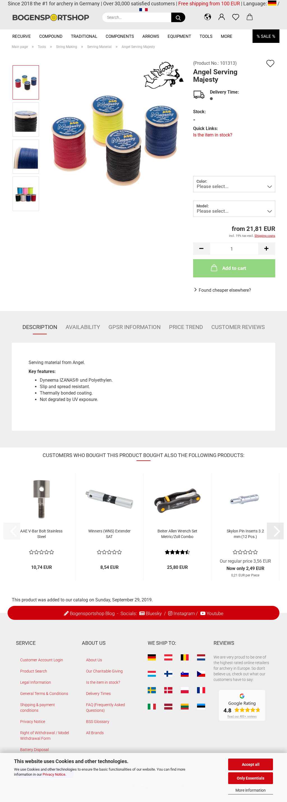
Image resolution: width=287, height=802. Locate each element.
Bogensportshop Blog (92, 613)
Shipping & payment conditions (37, 708)
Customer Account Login (41, 660)
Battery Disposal (34, 749)
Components (120, 36)
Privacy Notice (54, 774)
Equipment (179, 36)
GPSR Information (134, 327)
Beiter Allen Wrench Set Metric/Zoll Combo (177, 534)
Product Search (33, 671)
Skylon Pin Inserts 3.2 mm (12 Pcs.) (245, 534)
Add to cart (234, 268)
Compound (51, 36)
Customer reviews (238, 327)
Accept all (251, 764)
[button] (208, 17)
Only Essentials (250, 778)
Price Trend (186, 327)
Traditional (84, 36)
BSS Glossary (97, 721)
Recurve (21, 36)
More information (250, 790)
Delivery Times (98, 693)
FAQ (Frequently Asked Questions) (105, 708)
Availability (83, 327)
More (226, 36)
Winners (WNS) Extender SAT (109, 534)
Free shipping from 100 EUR (209, 3)
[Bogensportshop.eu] (53, 17)
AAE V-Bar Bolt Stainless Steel (41, 534)
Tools (206, 36)
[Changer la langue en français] (143, 11)
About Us (94, 660)
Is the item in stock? (212, 135)
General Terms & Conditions (44, 693)
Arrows (150, 36)
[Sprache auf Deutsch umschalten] (272, 3)
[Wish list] (236, 17)
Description (39, 327)
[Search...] (178, 17)
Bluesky (154, 613)
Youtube (215, 613)
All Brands (95, 733)
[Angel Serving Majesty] (114, 137)
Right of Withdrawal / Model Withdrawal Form (44, 736)
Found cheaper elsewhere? (225, 290)
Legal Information (35, 682)
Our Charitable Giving (104, 671)
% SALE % (266, 36)
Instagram (184, 613)
